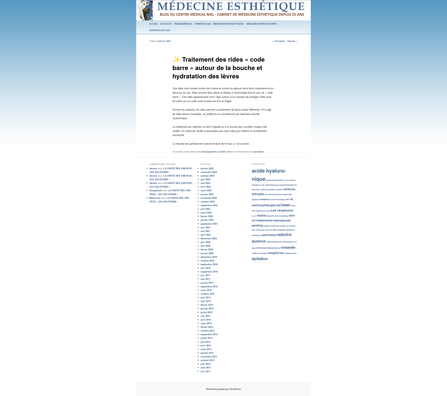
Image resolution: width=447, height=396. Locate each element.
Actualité (165, 23)
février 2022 (207, 216)
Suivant (292, 41)
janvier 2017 (207, 282)
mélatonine (264, 220)
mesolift (270, 216)
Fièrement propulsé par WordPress (223, 389)
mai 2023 (205, 183)
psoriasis (269, 234)
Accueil (153, 23)
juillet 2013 (206, 338)
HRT (288, 199)
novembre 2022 (209, 197)
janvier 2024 (207, 168)
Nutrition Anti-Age (159, 30)
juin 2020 (205, 242)
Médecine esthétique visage (228, 23)
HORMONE (264, 199)
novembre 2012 (209, 356)
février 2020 (207, 249)
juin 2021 (205, 227)
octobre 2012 (207, 360)
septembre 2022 (209, 205)
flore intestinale (284, 194)
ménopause (282, 220)
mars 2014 (206, 323)
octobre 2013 (207, 330)
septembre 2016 (209, 286)
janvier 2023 (207, 194)
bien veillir (260, 189)
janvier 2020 (207, 253)
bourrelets (270, 189)
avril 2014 (206, 319)
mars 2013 (206, 349)
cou (266, 194)
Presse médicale (183, 23)
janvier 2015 (207, 308)
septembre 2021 (209, 223)
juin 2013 (205, 341)
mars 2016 (206, 290)
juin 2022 (205, 208)
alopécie (270, 180)
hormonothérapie (277, 199)
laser (286, 205)
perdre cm (284, 225)
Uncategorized (208, 151)
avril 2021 (206, 234)
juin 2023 (205, 179)
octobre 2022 (207, 201)
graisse (255, 199)
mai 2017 (205, 279)
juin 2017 (205, 275)
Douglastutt (155, 190)
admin (223, 151)
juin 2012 (205, 363)
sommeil (263, 253)
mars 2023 (206, 190)
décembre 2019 (209, 257)
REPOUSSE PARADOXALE (268, 248)
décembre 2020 (209, 238)
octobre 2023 (207, 175)
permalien (259, 151)
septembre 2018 (209, 271)
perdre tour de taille (268, 229)
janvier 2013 (207, 352)
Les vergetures (282, 210)
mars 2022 (206, 212)
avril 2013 (206, 345)
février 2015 (207, 304)
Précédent (278, 41)
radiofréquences (274, 241)
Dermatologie (203, 23)
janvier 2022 (207, 219)
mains (261, 215)
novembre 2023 (209, 172)
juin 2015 (205, 297)
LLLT (254, 216)
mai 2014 (205, 316)
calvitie (279, 189)
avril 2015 (206, 301)
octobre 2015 (207, 293)
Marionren (154, 197)
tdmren (153, 168)
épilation (260, 258)
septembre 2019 (209, 264)
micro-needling (281, 216)
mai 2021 (205, 231)
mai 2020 (205, 245)
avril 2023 (206, 186)
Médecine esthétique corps (262, 23)
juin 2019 (205, 268)
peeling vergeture (271, 225)
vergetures (276, 252)
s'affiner (255, 253)
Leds (268, 210)
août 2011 (206, 367)
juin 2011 (205, 371)
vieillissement (290, 253)
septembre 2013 (209, 334)
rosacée (288, 247)
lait (279, 205)
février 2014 (207, 327)
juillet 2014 (206, 312)
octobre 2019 (207, 260)
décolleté (273, 194)
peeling (257, 225)
